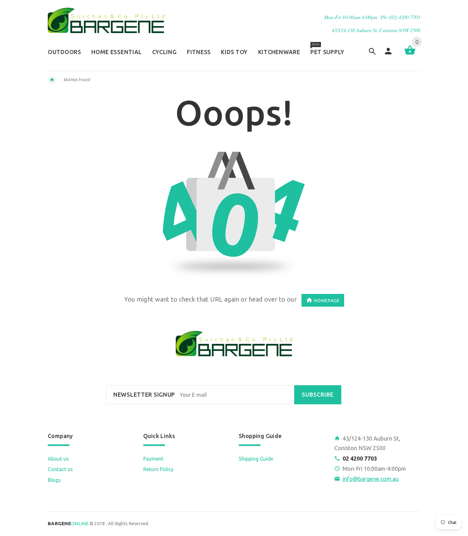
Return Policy (158, 469)
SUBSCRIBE (318, 395)
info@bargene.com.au (371, 479)
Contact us (60, 469)
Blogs (54, 480)
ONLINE (68, 523)
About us (58, 459)
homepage (327, 300)
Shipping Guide (256, 459)
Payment (153, 459)
